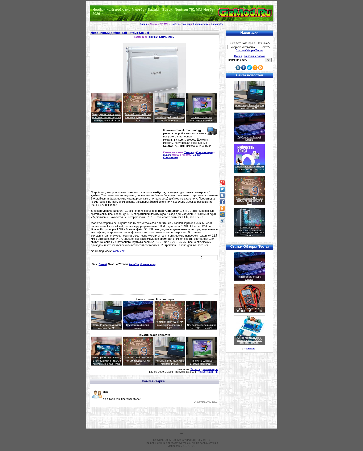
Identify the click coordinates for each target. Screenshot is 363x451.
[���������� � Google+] (222, 182)
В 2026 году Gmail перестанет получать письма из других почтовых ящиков (249, 231)
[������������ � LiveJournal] (222, 220)
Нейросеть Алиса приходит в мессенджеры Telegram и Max (249, 169)
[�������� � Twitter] (222, 189)
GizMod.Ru (217, 24)
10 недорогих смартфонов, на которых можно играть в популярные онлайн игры (106, 117)
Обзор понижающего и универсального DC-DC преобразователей (249, 340)
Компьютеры (200, 24)
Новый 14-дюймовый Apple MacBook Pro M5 (249, 106)
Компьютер (170, 157)
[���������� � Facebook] (222, 201)
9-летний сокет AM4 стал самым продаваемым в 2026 (138, 117)
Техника (186, 24)
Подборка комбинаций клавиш (249, 138)
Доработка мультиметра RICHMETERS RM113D (249, 309)
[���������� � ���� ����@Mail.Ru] (222, 214)
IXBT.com (119, 251)
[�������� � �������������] (222, 208)
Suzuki (143, 24)
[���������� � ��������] (222, 195)
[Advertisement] (126, 158)
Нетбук (175, 24)
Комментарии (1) (208, 372)
